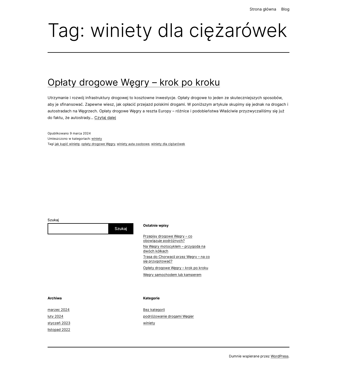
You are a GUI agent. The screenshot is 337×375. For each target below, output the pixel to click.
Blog (285, 9)
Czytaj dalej (105, 117)
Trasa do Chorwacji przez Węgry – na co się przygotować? (176, 259)
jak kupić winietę (67, 144)
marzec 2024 (59, 310)
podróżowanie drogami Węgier (168, 316)
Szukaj (53, 220)
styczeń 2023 (59, 323)
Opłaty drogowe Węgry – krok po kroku (134, 82)
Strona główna (263, 9)
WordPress (279, 356)
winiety (96, 139)
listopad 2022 (59, 330)
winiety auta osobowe (133, 144)
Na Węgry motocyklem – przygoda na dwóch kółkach (174, 248)
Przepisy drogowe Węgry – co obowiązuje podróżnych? (167, 238)
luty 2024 (55, 316)
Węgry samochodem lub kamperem (172, 275)
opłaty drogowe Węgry (98, 144)
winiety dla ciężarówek (168, 144)
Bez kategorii (154, 310)
